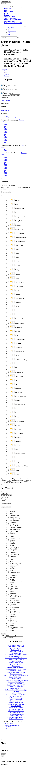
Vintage (17, 462)
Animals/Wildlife (19, 208)
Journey (17, 335)
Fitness (17, 278)
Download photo (15, 95)
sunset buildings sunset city (8, 117)
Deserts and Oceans (20, 262)
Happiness (18, 302)
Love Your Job (19, 347)
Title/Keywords (5, 497)
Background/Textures (21, 217)
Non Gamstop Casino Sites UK (16, 672)
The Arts (17, 445)
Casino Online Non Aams (16, 699)
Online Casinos (16, 666)
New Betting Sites (9, 21)
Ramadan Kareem (20, 409)
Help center (8, 726)
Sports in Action (19, 421)
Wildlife (17, 470)
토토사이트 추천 (16, 706)
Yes (2, 756)
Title (2, 185)
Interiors (17, 331)
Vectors (17, 458)
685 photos (21, 120)
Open (5, 124)
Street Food (18, 429)
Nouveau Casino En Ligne (16, 714)
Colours (17, 253)
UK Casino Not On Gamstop (16, 659)
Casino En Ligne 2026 (16, 696)
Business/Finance (20, 241)
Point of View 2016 (20, 396)
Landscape (18, 343)
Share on (6, 73)
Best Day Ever (19, 229)
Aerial (16, 204)
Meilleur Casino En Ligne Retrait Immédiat (16, 675)
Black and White (19, 233)
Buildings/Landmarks (21, 237)
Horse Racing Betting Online (16, 682)
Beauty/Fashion (19, 221)
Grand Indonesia (19, 298)
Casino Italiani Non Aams (16, 683)
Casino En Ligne (16, 650)
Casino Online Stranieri (16, 707)
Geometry (18, 294)
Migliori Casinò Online (16, 712)
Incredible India (19, 323)
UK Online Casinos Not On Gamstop (16, 669)
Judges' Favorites (20, 339)
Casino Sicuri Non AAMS (16, 709)
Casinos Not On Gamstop (16, 651)
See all (2, 121)
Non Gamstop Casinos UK (16, 645)
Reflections (18, 413)
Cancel (3, 754)
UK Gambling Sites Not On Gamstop (16, 654)
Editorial (17, 266)
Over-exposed (19, 372)
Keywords (4, 479)
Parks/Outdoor (19, 376)
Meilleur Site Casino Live (16, 656)
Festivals (17, 274)
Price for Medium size (17, 480)
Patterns (17, 380)
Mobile (17, 355)
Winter (17, 474)
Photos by (3, 637)
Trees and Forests (20, 453)
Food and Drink (19, 282)
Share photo (4, 69)
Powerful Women (20, 404)
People (17, 384)
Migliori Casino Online (16, 701)
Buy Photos (7, 8)
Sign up (6, 15)
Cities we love (5, 110)
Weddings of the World (21, 466)
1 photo (23, 145)
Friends (17, 290)
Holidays (17, 306)
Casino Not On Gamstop (11, 18)
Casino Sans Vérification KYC (13, 23)
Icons (16, 315)
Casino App (16, 691)
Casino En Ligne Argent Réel (16, 704)
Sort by (3, 635)
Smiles (17, 417)
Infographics (18, 327)
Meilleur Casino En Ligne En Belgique (16, 690)
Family (17, 270)
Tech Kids (18, 441)
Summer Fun (18, 437)
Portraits (17, 400)
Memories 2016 (19, 351)
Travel (16, 449)
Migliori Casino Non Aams (16, 646)
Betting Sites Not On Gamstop (12, 19)
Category (20, 187)
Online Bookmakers (10, 16)
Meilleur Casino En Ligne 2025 (16, 667)
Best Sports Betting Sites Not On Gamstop (16, 680)
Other (16, 368)
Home (16, 311)
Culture (17, 257)
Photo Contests (8, 11)
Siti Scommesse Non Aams (16, 711)
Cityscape (17, 249)
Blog (5, 10)
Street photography (20, 433)
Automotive (18, 213)
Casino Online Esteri (16, 715)
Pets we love (18, 392)
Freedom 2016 (19, 286)
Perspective (18, 388)
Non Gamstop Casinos (16, 648)
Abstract (17, 200)
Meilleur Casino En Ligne (16, 662)
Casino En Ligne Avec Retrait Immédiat (16, 658)
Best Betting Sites (16, 678)
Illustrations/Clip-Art (20, 319)
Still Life (17, 425)
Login (6, 13)
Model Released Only (21, 360)
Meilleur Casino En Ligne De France (16, 694)
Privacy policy (9, 723)
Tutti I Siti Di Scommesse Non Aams (16, 717)
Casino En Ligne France (16, 719)
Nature (17, 364)
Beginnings (18, 225)
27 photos (23, 153)
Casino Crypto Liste (16, 688)
